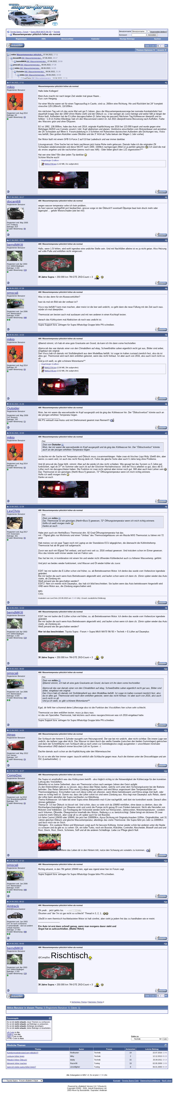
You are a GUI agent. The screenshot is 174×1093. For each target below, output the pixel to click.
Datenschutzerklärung (150, 1081)
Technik (57, 32)
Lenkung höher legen (15, 1056)
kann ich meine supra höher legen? (21, 1067)
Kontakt (116, 1081)
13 (25, 270)
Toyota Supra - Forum (19, 32)
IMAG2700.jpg (50, 164)
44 (25, 318)
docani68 (14, 201)
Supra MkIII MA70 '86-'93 (41, 32)
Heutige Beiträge (127, 39)
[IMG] (9, 1036)
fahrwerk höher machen (17, 1063)
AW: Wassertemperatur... (31, 58)
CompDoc (14, 775)
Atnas (11, 734)
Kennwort (123, 35)
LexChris (13, 511)
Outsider (13, 408)
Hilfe (44, 39)
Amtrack (13, 906)
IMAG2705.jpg (50, 371)
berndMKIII (15, 245)
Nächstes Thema (95, 1002)
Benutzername (125, 31)
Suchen (157, 39)
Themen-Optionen (144, 50)
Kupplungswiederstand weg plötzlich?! (22, 1053)
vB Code (10, 1032)
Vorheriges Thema (79, 1002)
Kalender (95, 39)
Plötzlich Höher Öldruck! (17, 1060)
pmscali (12, 293)
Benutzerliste (67, 39)
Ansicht (160, 50)
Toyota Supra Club (130, 1081)
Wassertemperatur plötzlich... (30, 55)
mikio (11, 87)
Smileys (10, 1034)
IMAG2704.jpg (50, 368)
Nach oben (167, 1081)
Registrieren (21, 39)
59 (25, 932)
